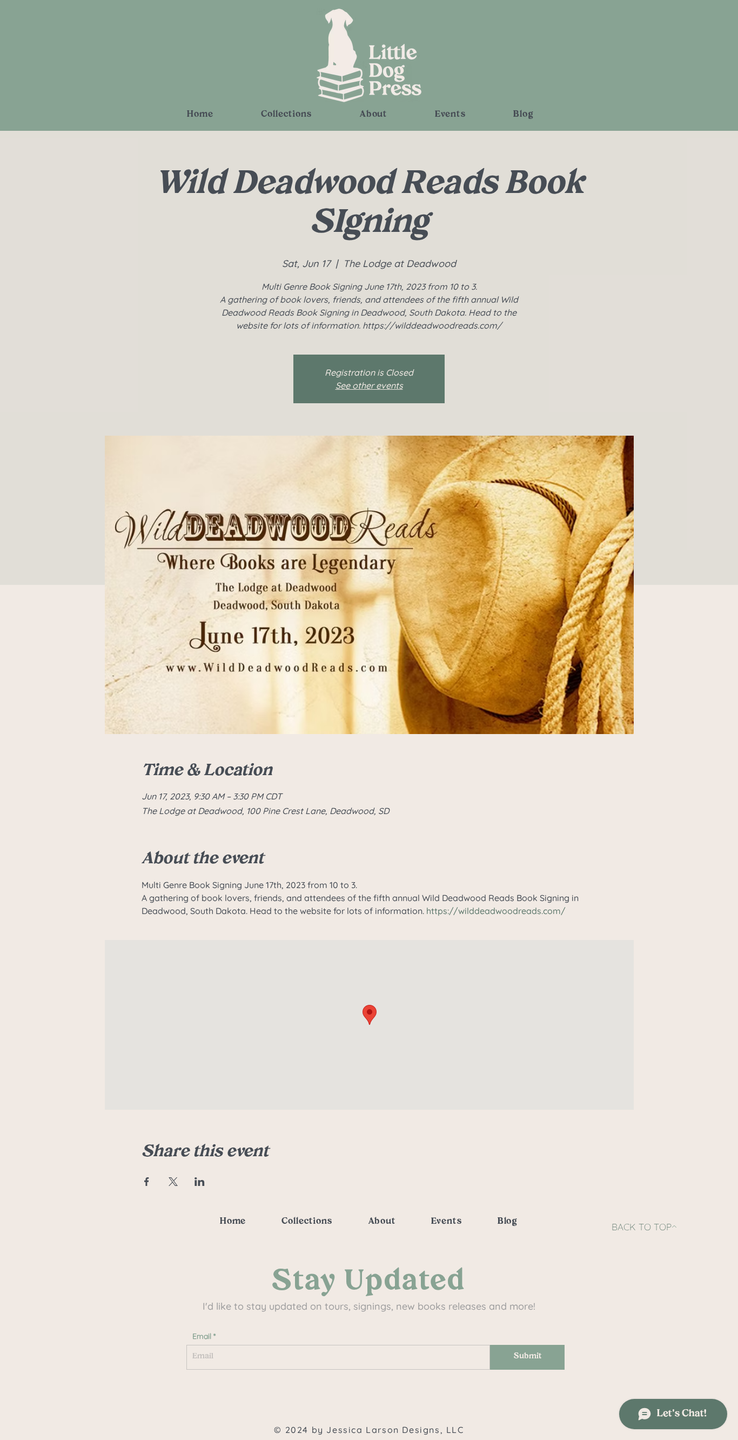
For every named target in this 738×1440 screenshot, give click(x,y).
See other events (369, 385)
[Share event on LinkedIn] (199, 1181)
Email (201, 1336)
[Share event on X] (173, 1181)
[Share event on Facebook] (147, 1181)
